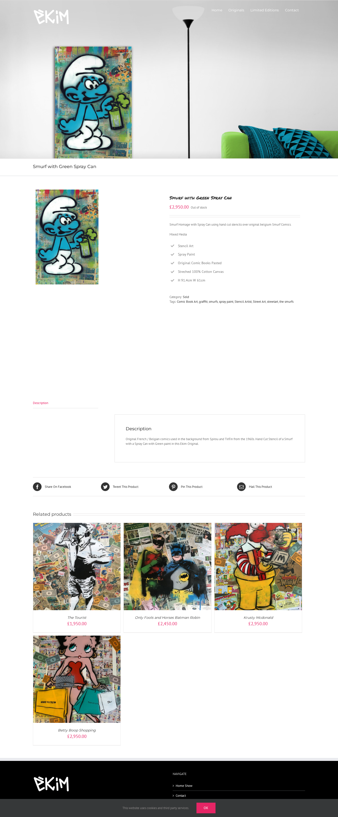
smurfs (213, 302)
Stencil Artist (243, 302)
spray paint (226, 302)
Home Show (184, 786)
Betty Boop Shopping (77, 730)
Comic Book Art (187, 302)
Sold (186, 297)
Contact (181, 796)
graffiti (203, 302)
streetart (272, 302)
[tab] (65, 403)
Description (40, 403)
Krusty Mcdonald (258, 617)
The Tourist (76, 617)
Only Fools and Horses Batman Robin (167, 617)
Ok (206, 808)
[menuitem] (217, 10)
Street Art (259, 302)
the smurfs (286, 302)
